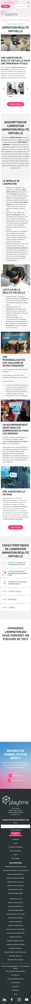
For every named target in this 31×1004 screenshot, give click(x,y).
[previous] (4, 88)
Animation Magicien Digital (15, 910)
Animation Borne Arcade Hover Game (15, 866)
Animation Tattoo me (15, 956)
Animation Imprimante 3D (15, 906)
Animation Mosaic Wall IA (15, 918)
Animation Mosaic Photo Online (15, 914)
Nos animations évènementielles (15, 971)
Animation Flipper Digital (15, 893)
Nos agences (15, 986)
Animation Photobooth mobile (15, 944)
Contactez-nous (16, 527)
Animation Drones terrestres (15, 885)
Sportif (16, 854)
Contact (5, 6)
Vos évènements (15, 982)
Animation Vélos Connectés (15, 959)
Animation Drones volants (15, 889)
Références (15, 990)
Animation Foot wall (15, 899)
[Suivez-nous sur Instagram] (19, 1000)
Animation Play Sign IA (15, 948)
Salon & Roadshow (15, 851)
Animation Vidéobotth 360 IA (15, 940)
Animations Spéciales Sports (15, 979)
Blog (15, 994)
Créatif (16, 843)
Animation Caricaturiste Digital (15, 878)
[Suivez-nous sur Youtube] (26, 1000)
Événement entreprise (23, 20)
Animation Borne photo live (16, 874)
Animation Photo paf (15, 937)
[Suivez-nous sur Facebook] (11, 1000)
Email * (15, 823)
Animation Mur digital (15, 921)
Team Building (15, 858)
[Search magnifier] (28, 6)
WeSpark (15, 968)
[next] (27, 88)
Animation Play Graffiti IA (15, 902)
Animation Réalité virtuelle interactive (15, 952)
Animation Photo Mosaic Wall (15, 933)
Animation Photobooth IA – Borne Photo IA (15, 870)
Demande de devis (9, 2)
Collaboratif (15, 839)
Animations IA (16, 975)
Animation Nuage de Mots (15, 925)
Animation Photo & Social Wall (15, 929)
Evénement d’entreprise (15, 847)
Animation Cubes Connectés (15, 882)
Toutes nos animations (7, 20)
